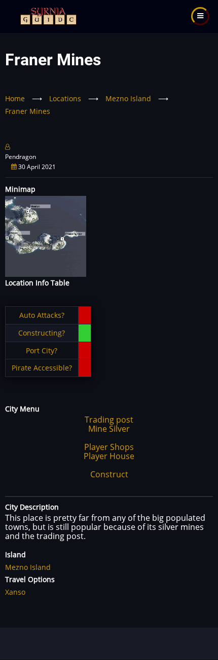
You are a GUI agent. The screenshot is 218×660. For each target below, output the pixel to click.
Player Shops (109, 446)
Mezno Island (128, 98)
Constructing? (41, 333)
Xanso (15, 592)
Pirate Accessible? (42, 368)
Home (15, 98)
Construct (109, 474)
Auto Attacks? (41, 315)
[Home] (47, 15)
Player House (109, 456)
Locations (65, 98)
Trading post (109, 419)
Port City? (41, 350)
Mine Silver (109, 428)
